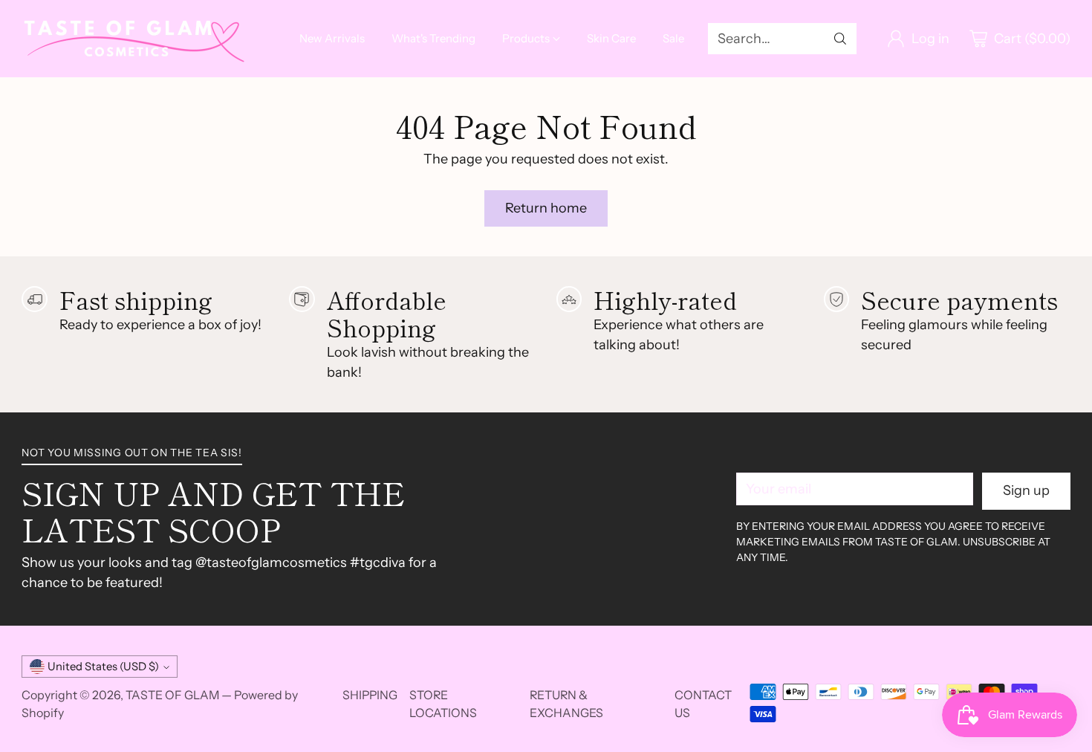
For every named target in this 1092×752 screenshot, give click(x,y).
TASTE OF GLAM (172, 694)
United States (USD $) (103, 666)
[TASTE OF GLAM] (133, 38)
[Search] (840, 38)
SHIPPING (369, 694)
